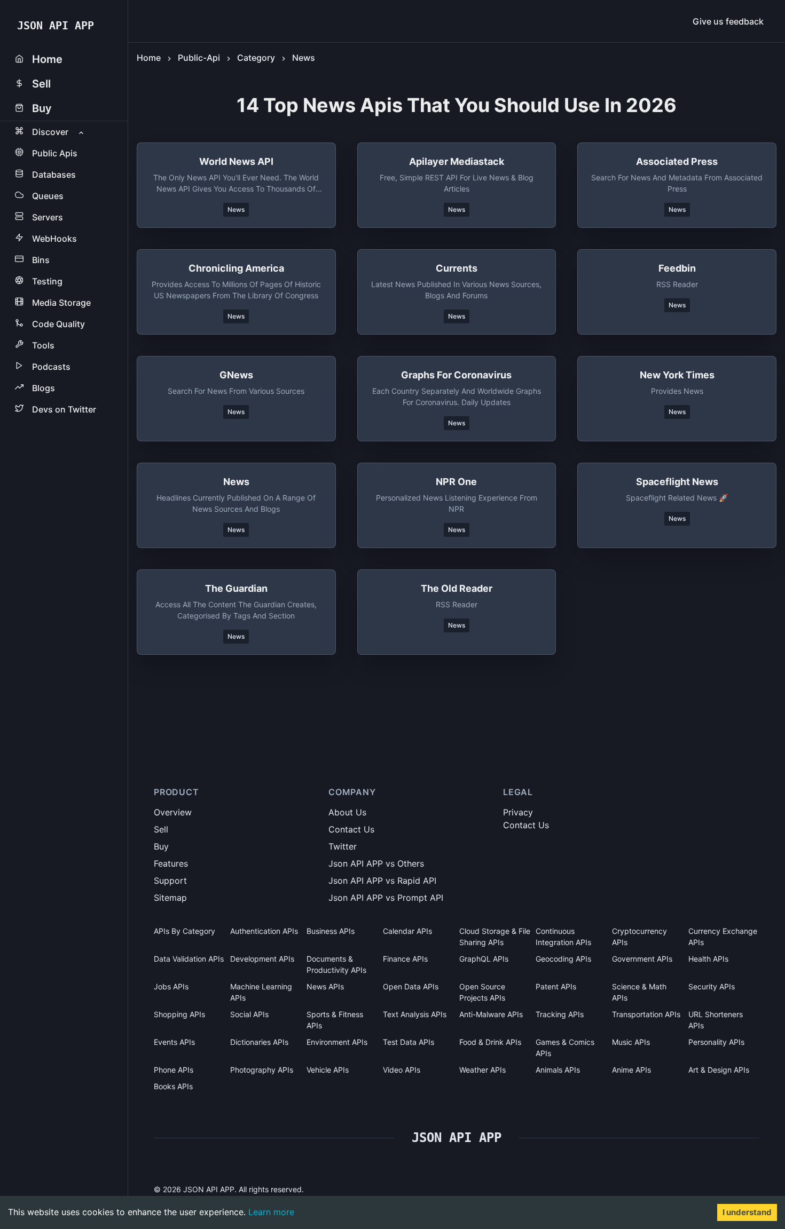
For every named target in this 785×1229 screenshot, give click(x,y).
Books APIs (173, 1086)
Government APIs (642, 958)
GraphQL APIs (483, 958)
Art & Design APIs (718, 1069)
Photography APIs (261, 1069)
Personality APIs (716, 1041)
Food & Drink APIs (490, 1041)
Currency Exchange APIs (722, 936)
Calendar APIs (407, 930)
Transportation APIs (646, 1014)
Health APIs (708, 958)
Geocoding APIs (563, 958)
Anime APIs (631, 1069)
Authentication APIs (264, 930)
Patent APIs (556, 986)
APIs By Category (184, 930)
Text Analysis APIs (414, 1014)
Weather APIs (482, 1069)
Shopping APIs (179, 1014)
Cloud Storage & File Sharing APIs (494, 936)
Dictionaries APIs (259, 1041)
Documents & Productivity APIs (336, 964)
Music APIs (631, 1041)
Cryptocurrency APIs (639, 936)
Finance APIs (405, 958)
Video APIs (401, 1069)
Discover (50, 131)
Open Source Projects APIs (482, 992)
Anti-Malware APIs (491, 1014)
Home (149, 57)
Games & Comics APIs (565, 1047)
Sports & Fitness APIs (335, 1020)
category (256, 57)
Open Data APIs (410, 986)
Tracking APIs (560, 1014)
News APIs (325, 986)
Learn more (271, 1212)
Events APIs (174, 1041)
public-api (199, 57)
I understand (747, 1212)
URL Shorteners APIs (715, 1020)
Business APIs (331, 930)
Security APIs (711, 986)
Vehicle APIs (328, 1069)
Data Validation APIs (189, 958)
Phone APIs (173, 1069)
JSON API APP (55, 25)
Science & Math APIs (639, 992)
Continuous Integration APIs (563, 936)
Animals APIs (558, 1069)
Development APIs (262, 958)
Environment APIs (337, 1041)
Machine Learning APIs (261, 992)
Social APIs (249, 1014)
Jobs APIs (171, 986)
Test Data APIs (408, 1041)
